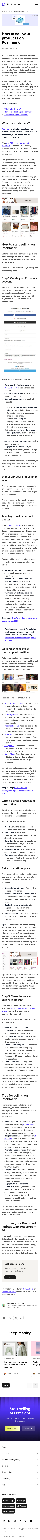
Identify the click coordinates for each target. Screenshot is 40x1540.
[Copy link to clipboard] (21, 1318)
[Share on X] (10, 1318)
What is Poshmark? (12, 109)
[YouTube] (30, 1521)
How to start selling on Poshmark (18, 112)
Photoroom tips (9, 1359)
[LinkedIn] (4, 1521)
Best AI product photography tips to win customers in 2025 (17, 790)
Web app (23, 1506)
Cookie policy (33, 1529)
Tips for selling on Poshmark (16, 114)
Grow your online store (19, 11)
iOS (24, 1289)
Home (3, 11)
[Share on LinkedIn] (15, 1318)
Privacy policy (21, 1529)
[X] (25, 1521)
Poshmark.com (10, 388)
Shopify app (9, 1511)
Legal (4, 1532)
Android (29, 1289)
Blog (9, 11)
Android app (9, 1506)
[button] (20, 1447)
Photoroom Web (9, 1291)
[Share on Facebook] (4, 1318)
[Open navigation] (36, 4)
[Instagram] (14, 1521)
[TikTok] (20, 1521)
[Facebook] (9, 1521)
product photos (13, 525)
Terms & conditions (8, 1529)
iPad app (22, 1501)
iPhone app (9, 1501)
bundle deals (28, 1124)
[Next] (35, 1385)
